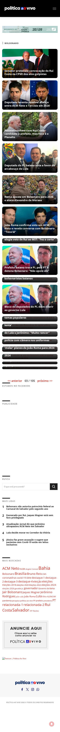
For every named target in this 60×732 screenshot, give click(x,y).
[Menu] (54, 8)
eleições (47, 581)
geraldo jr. (19, 588)
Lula (39, 596)
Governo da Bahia (46, 588)
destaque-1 (38, 577)
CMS (44, 574)
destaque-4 (25, 581)
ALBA (22, 568)
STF (31, 611)
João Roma (30, 596)
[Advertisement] (30, 438)
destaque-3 (11, 581)
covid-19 (21, 577)
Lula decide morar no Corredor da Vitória (28, 532)
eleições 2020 (23, 585)
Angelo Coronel (32, 569)
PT (54, 600)
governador (31, 588)
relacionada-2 (34, 604)
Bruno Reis (34, 574)
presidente (48, 601)
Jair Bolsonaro (12, 592)
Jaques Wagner (31, 592)
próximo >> (44, 381)
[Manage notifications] (51, 724)
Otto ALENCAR (49, 596)
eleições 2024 (49, 584)
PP (34, 600)
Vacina (36, 611)
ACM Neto (11, 568)
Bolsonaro (8, 574)
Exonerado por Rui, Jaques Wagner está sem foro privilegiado (29, 516)
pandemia (7, 600)
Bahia (44, 568)
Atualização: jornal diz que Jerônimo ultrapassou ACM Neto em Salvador (25, 525)
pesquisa (16, 600)
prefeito (39, 600)
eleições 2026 (8, 588)
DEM (28, 577)
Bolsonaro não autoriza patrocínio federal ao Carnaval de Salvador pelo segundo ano (30, 507)
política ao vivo (26, 600)
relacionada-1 (12, 604)
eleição (37, 581)
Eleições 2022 (35, 585)
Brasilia (20, 573)
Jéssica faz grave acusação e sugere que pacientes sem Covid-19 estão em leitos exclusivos (27, 542)
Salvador (20, 610)
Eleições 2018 (9, 584)
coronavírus (9, 577)
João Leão (20, 596)
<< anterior (15, 381)
